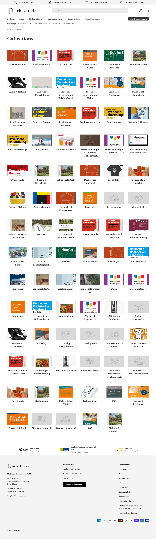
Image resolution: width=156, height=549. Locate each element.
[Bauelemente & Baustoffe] (17, 113)
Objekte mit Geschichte (114, 318)
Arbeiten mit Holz (17, 64)
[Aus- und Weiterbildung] (42, 82)
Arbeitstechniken (41, 64)
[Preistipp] (42, 334)
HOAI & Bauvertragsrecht (41, 263)
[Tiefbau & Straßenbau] (138, 392)
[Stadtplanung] (42, 392)
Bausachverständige (17, 149)
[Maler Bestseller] (138, 279)
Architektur (66, 64)
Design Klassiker (41, 207)
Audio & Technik (17, 91)
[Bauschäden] (42, 140)
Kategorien (18, 29)
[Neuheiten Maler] (66, 307)
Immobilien (17, 288)
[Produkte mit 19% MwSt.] (114, 334)
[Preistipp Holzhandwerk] (66, 334)
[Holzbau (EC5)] (114, 252)
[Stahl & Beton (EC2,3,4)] (66, 392)
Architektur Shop (16, 530)
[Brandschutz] (17, 170)
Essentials (90, 207)
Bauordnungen (114, 122)
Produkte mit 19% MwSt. (114, 345)
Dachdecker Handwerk (90, 181)
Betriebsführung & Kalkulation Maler (114, 151)
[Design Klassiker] (42, 198)
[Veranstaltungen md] (66, 419)
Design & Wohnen (17, 207)
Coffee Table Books (66, 179)
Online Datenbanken (138, 318)
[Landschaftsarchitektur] (90, 279)
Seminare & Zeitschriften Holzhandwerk (114, 374)
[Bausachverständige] (17, 140)
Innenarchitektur (41, 288)
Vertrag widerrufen (74, 485)
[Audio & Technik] (17, 82)
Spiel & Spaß (18, 400)
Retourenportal (124, 496)
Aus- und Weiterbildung (41, 93)
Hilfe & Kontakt (68, 478)
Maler (55, 24)
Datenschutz (123, 487)
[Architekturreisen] (138, 55)
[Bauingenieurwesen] (90, 113)
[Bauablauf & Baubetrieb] (138, 82)
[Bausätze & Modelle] (66, 140)
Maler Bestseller (138, 288)
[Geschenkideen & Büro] (17, 252)
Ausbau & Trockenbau (114, 93)
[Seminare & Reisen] (90, 361)
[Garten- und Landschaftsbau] (66, 225)
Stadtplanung (41, 400)
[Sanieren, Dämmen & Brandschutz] (17, 361)
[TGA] (114, 392)
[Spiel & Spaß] (17, 392)
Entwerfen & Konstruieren (66, 209)
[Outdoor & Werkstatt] (17, 334)
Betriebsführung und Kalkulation (138, 151)
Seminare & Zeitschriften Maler (138, 372)
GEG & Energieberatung (138, 236)
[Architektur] (66, 55)
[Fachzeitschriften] (138, 198)
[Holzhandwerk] (138, 252)
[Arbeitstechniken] (42, 55)
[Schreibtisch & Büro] (66, 361)
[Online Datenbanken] (138, 307)
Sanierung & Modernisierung (17, 24)
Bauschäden (42, 149)
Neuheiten (11, 19)
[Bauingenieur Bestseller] (66, 113)
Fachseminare (114, 207)
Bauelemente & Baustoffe (17, 124)
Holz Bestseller (90, 261)
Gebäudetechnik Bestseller (114, 236)
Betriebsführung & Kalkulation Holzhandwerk (90, 152)
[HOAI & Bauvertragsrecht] (42, 252)
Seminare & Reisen (90, 370)
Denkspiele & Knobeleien (138, 181)
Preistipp (21, 19)
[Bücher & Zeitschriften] (42, 170)
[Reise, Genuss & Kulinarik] (138, 334)
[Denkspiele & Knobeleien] (138, 170)
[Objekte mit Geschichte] (114, 307)
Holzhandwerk (68, 24)
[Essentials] (90, 198)
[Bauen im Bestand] (42, 113)
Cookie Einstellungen (126, 501)
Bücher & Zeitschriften (41, 181)
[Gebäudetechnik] (90, 225)
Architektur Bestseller (114, 66)
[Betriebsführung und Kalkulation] (138, 140)
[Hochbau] (66, 252)
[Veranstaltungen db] (42, 419)
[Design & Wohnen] (17, 198)
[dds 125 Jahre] (114, 170)
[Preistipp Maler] (90, 334)
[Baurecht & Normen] (138, 113)
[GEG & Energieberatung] (138, 225)
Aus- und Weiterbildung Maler (90, 95)
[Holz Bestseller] (90, 252)
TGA (114, 400)
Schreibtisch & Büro (66, 370)
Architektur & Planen (34, 19)
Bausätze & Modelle (66, 149)
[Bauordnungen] (114, 113)
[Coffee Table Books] (66, 170)
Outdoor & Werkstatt (17, 345)
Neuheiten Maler (65, 316)
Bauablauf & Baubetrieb (138, 93)
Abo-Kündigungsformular (128, 513)
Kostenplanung (65, 288)
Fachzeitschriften (138, 207)
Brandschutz (17, 179)
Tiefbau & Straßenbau (138, 402)
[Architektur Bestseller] (114, 55)
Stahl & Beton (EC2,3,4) (66, 402)
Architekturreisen (138, 64)
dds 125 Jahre (114, 179)
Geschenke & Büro (41, 24)
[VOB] (90, 419)
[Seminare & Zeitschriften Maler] (138, 361)
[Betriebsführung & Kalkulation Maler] (114, 140)
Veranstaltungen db (42, 428)
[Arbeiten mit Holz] (17, 55)
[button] (147, 10)
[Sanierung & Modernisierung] (42, 361)
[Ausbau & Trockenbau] (114, 82)
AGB (120, 474)
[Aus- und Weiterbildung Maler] (90, 82)
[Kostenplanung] (66, 279)
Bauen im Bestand (42, 122)
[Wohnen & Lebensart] (114, 419)
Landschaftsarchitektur (90, 290)
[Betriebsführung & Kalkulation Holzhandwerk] (90, 140)
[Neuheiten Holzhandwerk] (42, 307)
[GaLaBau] (42, 225)
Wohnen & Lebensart (114, 430)
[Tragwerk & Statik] (17, 419)
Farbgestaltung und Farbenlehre (17, 236)
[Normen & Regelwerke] (90, 307)
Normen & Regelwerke (90, 318)
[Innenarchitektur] (42, 279)
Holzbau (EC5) (114, 261)
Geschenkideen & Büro (17, 263)
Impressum (123, 469)
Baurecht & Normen (92, 19)
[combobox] (90, 10)
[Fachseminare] (114, 198)
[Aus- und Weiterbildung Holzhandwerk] (66, 82)
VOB (90, 428)
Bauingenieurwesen (55, 19)
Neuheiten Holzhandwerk (41, 318)
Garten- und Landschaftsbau (66, 236)
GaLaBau (41, 234)
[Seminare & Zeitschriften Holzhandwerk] (114, 361)
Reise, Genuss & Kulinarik (138, 345)
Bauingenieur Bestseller (66, 124)
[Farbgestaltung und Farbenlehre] (17, 225)
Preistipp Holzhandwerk (65, 345)
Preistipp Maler (90, 343)
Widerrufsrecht (124, 483)
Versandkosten (124, 478)
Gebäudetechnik (74, 19)
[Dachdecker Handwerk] (90, 170)
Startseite (10, 29)
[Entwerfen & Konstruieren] (66, 198)
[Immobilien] (17, 279)
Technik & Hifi (90, 400)
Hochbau (65, 261)
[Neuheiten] (17, 307)
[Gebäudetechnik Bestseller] (114, 225)
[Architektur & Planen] (90, 55)
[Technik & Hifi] (90, 392)
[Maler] (114, 279)
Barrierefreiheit (124, 492)
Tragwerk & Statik (17, 428)
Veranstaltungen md (66, 428)
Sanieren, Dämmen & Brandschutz (17, 372)
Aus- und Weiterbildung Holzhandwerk (65, 95)
